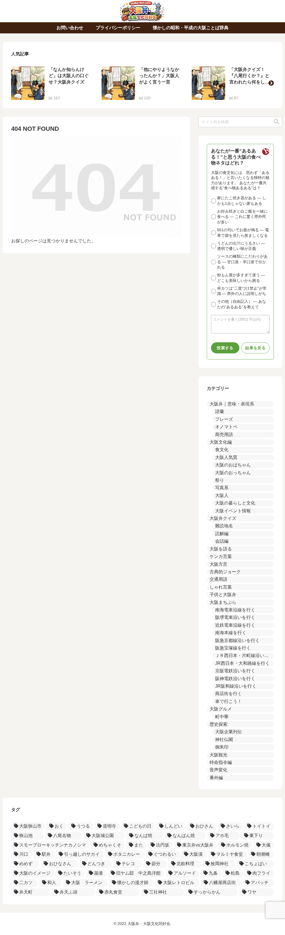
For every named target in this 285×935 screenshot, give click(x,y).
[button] (271, 83)
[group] (52, 83)
